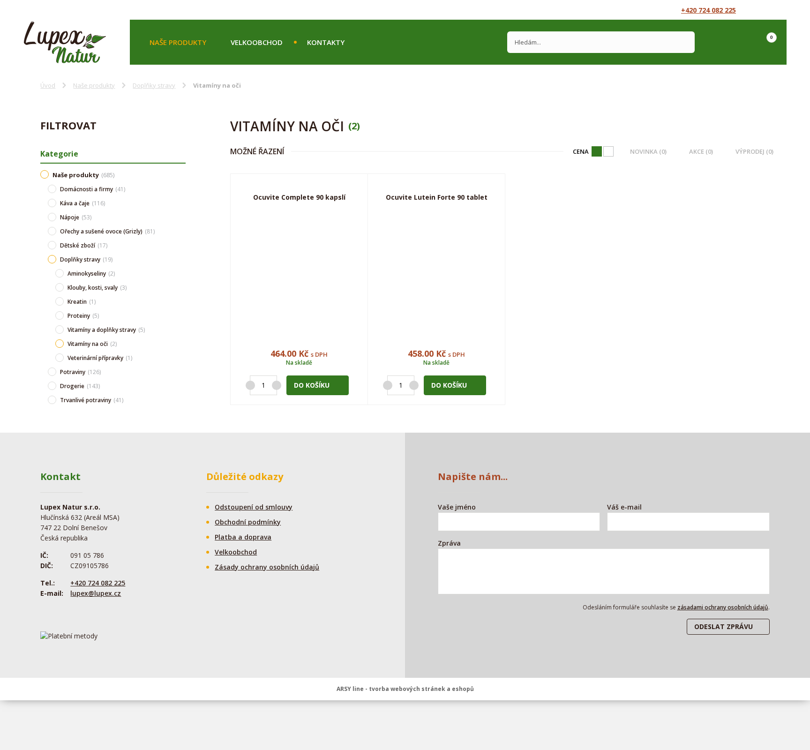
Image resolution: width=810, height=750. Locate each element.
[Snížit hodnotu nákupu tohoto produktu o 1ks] (250, 385)
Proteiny (83, 316)
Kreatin (82, 302)
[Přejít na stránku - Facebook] (759, 10)
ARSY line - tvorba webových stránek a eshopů (405, 689)
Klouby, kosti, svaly (97, 288)
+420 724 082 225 (708, 10)
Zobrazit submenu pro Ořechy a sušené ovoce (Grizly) (181, 231)
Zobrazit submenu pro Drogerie (181, 385)
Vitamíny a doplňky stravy (106, 330)
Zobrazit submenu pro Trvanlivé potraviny (181, 400)
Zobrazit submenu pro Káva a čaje (181, 203)
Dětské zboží (83, 245)
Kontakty (326, 42)
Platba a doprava (243, 536)
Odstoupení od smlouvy (253, 506)
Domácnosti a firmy (92, 189)
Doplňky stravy (154, 85)
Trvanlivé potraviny (91, 400)
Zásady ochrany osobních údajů (267, 566)
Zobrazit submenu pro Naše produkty (181, 174)
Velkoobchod (257, 42)
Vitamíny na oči (92, 344)
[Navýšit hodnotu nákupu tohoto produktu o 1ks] (276, 385)
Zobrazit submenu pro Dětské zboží (181, 245)
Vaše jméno (457, 506)
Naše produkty (178, 42)
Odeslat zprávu (723, 626)
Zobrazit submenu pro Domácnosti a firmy (181, 189)
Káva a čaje (82, 203)
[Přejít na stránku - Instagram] (776, 10)
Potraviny (80, 372)
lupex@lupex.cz (95, 593)
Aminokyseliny (91, 274)
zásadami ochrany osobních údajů (722, 607)
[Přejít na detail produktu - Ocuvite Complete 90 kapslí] (299, 275)
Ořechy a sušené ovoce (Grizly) (107, 231)
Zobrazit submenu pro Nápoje (181, 217)
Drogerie (80, 386)
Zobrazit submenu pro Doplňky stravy (181, 259)
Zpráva (449, 543)
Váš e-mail (624, 506)
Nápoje (75, 217)
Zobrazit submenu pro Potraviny (181, 371)
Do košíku (312, 385)
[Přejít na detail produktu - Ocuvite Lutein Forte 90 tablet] (436, 275)
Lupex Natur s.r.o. (64, 42)
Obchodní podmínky (248, 522)
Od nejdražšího (597, 151)
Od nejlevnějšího (608, 151)
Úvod (47, 85)
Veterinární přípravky (100, 358)
